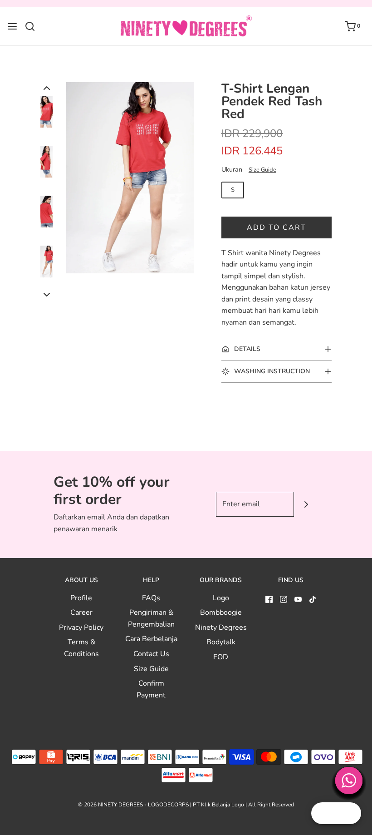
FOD (220, 657)
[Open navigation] (12, 26)
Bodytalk (220, 642)
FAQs (151, 598)
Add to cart (276, 227)
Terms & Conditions (81, 648)
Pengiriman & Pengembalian (151, 618)
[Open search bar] (33, 26)
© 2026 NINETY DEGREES (110, 804)
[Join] (306, 504)
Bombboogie (221, 613)
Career (81, 613)
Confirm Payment (151, 689)
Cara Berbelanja (151, 639)
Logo (221, 598)
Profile (81, 598)
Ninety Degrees (221, 627)
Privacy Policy (81, 627)
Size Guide (262, 170)
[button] (46, 88)
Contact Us (151, 654)
